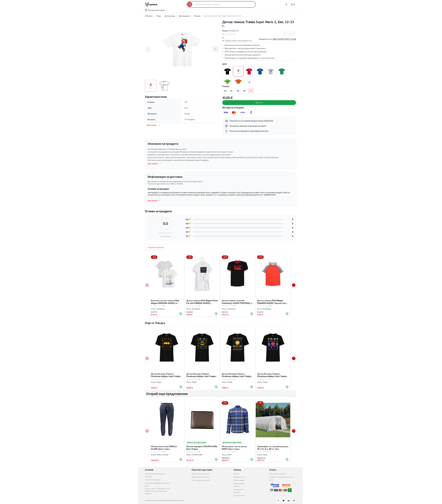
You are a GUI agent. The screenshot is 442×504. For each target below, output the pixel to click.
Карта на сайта (239, 495)
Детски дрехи (184, 16)
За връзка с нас (239, 477)
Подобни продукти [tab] (156, 247)
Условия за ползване (152, 480)
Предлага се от (277, 39)
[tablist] (156, 247)
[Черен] (227, 71)
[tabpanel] (220, 285)
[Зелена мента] (227, 82)
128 (238, 91)
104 (225, 91)
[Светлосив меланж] (271, 71)
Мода (159, 16)
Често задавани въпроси (201, 480)
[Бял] (238, 71)
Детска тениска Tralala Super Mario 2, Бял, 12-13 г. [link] (223, 16)
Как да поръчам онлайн (200, 474)
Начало (150, 16)
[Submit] (190, 4)
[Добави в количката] (181, 314)
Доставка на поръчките (200, 477)
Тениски (197, 16)
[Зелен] (282, 71)
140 (244, 91)
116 (231, 91)
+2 (249, 82)
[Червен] (249, 71)
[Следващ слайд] (294, 285)
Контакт (236, 474)
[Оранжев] (238, 82)
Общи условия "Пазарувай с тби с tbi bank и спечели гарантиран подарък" (157, 491)
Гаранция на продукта (277, 474)
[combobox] (221, 4)
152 (251, 91)
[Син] (260, 71)
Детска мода (170, 16)
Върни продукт (239, 480)
